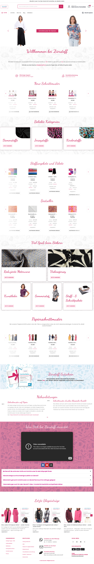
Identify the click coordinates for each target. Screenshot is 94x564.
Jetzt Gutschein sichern (72, 76)
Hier (46, 62)
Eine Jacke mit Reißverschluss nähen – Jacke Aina (46, 520)
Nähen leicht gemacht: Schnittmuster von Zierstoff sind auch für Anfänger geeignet (29, 475)
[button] (8, 31)
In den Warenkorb (15, 112)
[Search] (61, 6)
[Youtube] (47, 460)
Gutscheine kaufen (71, 75)
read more (4, 526)
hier (62, 62)
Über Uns (19, 13)
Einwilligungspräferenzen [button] (77, 550)
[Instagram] (51, 460)
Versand (15, 104)
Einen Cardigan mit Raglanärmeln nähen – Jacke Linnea (14, 520)
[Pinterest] (76, 536)
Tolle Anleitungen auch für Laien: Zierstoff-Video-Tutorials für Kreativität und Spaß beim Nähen (32, 479)
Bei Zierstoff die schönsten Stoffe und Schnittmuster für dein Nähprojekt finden (27, 466)
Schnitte (13, 13)
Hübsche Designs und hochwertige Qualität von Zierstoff (20, 470)
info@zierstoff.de (41, 65)
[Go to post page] (15, 510)
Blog (24, 13)
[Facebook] (43, 460)
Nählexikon (30, 13)
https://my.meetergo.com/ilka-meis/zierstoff (53, 549)
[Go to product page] (12, 93)
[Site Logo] (4, 7)
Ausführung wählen (14, 193)
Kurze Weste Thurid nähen (72, 520)
